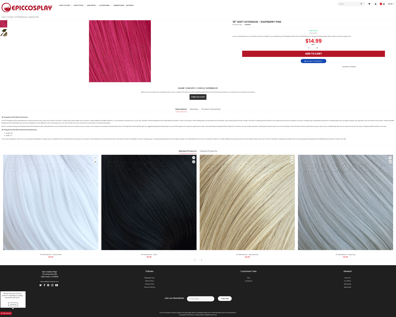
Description (181, 109)
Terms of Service (149, 287)
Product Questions (211, 109)
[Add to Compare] (95, 162)
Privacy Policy (149, 284)
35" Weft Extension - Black (149, 254)
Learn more (13, 304)
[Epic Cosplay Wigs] (27, 12)
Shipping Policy (149, 278)
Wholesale (347, 284)
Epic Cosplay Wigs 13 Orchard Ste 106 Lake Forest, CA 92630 (49, 274)
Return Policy (149, 281)
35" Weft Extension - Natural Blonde (247, 254)
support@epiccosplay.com (49, 282)
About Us (348, 278)
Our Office (347, 281)
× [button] (24, 290)
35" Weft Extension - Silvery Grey (345, 254)
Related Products (188, 151)
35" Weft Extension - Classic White (50, 254)
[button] (15, 313)
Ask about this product (314, 59)
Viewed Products (208, 151)
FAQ (248, 278)
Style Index (347, 287)
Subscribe (225, 299)
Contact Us (248, 281)
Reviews (194, 109)
